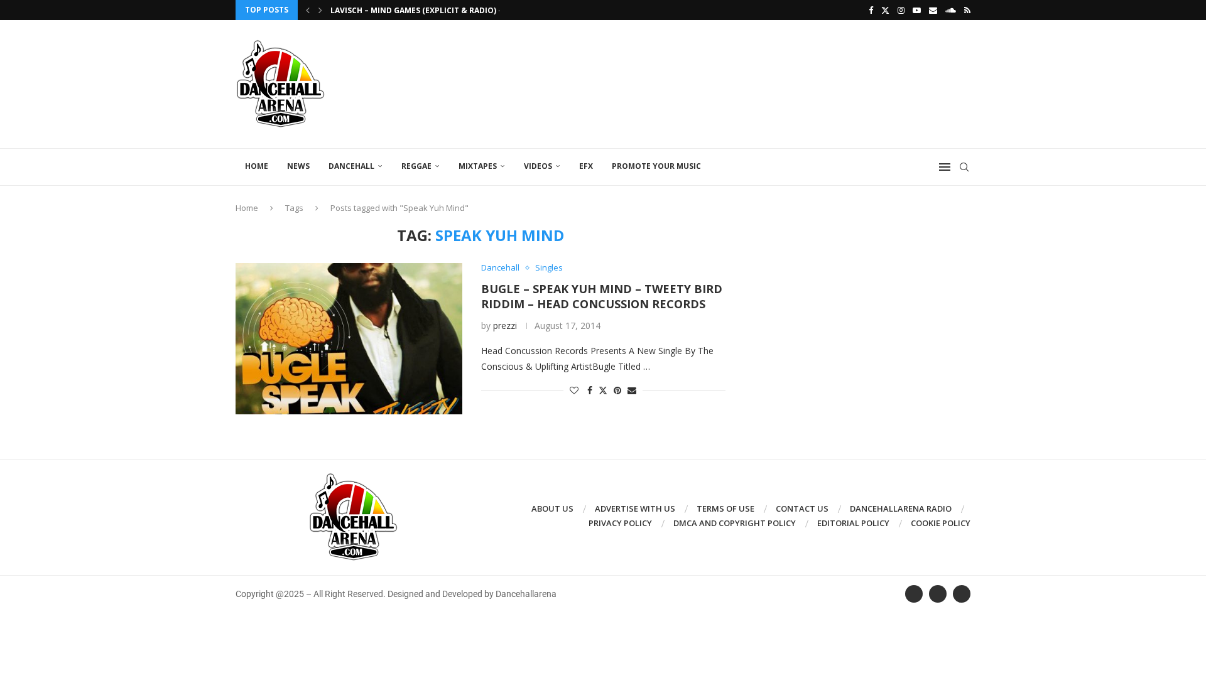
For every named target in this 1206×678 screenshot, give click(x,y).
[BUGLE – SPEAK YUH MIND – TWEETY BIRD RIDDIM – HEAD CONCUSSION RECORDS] (349, 338)
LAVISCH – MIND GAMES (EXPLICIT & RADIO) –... (420, 10)
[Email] (933, 10)
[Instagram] (901, 10)
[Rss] (967, 10)
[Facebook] (871, 10)
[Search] (964, 167)
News (298, 166)
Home (256, 166)
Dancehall (351, 166)
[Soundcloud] (950, 10)
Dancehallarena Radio (901, 508)
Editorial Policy (853, 523)
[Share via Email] (631, 390)
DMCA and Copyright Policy (734, 523)
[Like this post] (574, 390)
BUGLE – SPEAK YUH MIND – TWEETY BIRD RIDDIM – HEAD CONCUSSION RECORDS (601, 296)
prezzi (505, 325)
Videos (538, 166)
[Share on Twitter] (603, 390)
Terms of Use (725, 508)
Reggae (416, 166)
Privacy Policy (620, 523)
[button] (308, 10)
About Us (552, 508)
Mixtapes (478, 166)
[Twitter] (885, 10)
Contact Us (802, 508)
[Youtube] (917, 10)
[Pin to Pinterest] (617, 390)
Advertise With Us (635, 508)
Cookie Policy (940, 523)
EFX (586, 166)
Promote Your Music (656, 166)
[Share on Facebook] (589, 390)
